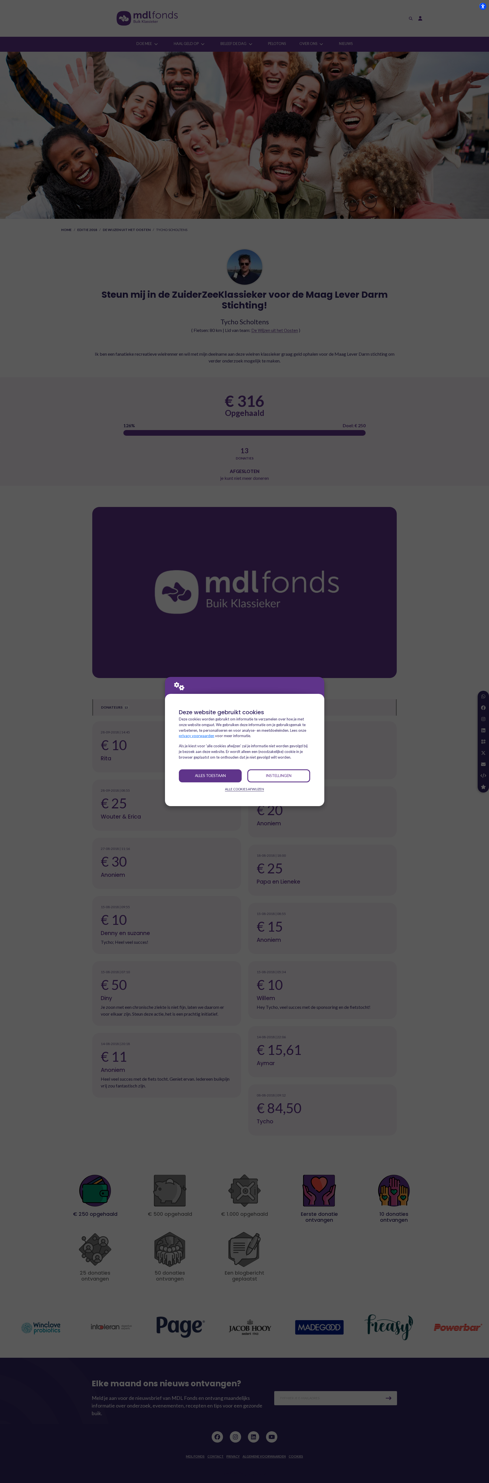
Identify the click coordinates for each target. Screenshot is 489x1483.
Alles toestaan (210, 775)
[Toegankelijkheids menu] (482, 6)
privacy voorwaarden (196, 735)
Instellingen (278, 775)
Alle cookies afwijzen (244, 789)
